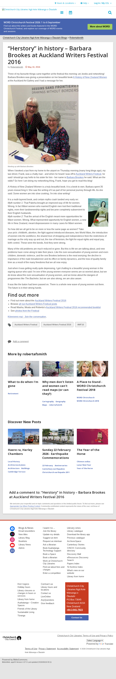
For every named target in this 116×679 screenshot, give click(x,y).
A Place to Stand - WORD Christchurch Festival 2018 (91, 386)
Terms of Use (31, 648)
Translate (109, 644)
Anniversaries (61, 465)
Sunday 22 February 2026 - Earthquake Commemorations (56, 454)
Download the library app (78, 534)
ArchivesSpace (74, 541)
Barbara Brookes (75, 177)
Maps (44, 405)
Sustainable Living (26, 612)
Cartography (48, 401)
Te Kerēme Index (75, 567)
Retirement (13, 393)
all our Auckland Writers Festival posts (38, 304)
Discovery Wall (74, 554)
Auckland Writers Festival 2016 (50, 300)
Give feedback (47, 603)
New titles (23, 534)
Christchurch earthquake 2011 (56, 472)
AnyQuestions (47, 600)
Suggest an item (50, 538)
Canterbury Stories (75, 544)
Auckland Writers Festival (88, 174)
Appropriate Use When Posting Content (25, 506)
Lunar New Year (84, 465)
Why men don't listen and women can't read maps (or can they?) (57, 388)
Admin (21, 548)
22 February (47, 465)
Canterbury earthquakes (53, 469)
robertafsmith (16, 67)
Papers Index (73, 563)
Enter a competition (52, 573)
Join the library (49, 531)
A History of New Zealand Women (90, 77)
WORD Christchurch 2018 (88, 401)
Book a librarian (50, 557)
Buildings (25, 468)
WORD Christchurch (85, 397)
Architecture (14, 468)
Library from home (75, 576)
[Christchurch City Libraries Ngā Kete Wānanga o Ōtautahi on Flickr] (12, 534)
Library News (25, 544)
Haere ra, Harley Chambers (20, 452)
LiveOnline (46, 596)
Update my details (51, 534)
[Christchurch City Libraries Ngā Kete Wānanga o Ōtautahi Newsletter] (12, 550)
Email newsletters (27, 531)
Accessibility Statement (68, 648)
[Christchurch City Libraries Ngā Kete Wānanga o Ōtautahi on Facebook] (12, 528)
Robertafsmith (76, 38)
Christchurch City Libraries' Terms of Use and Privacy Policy (85, 635)
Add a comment (21, 341)
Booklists (23, 541)
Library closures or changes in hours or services (27, 593)
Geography (60, 401)
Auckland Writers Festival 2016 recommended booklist (73, 307)
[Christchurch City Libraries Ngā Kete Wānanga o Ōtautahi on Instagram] (12, 539)
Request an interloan (52, 541)
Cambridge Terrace (16, 472)
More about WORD (100, 26)
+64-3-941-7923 (75, 610)
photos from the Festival (27, 311)
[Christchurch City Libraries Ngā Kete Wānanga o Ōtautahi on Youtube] (12, 545)
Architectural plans (16, 465)
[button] (65, 3)
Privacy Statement (47, 648)
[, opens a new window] (12, 641)
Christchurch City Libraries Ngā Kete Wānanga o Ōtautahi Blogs (35, 38)
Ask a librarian (49, 544)
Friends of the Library (27, 608)
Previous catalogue (76, 538)
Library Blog (24, 538)
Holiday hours (24, 587)
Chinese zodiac (83, 461)
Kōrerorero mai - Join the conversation (27, 316)
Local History (14, 461)
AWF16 (80, 325)
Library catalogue (75, 531)
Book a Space (49, 554)
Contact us (46, 593)
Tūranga (21, 615)
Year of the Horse (85, 468)
